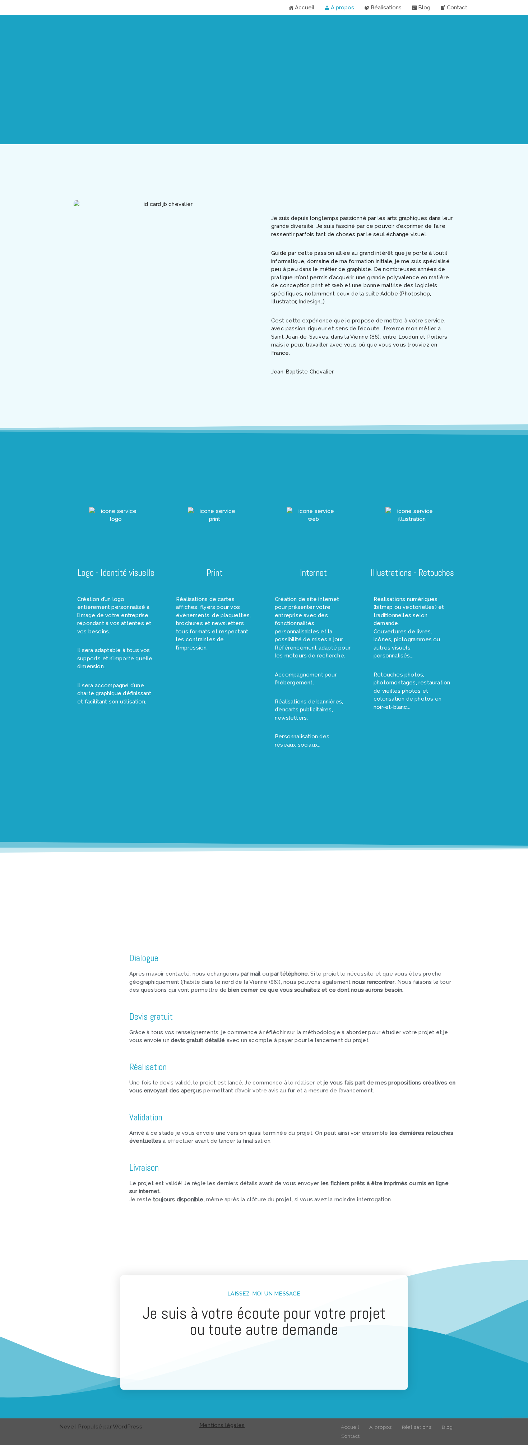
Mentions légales (222, 1425)
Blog (424, 7)
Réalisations (386, 7)
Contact (457, 7)
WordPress (127, 1426)
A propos (342, 7)
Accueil (304, 7)
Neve (66, 1426)
